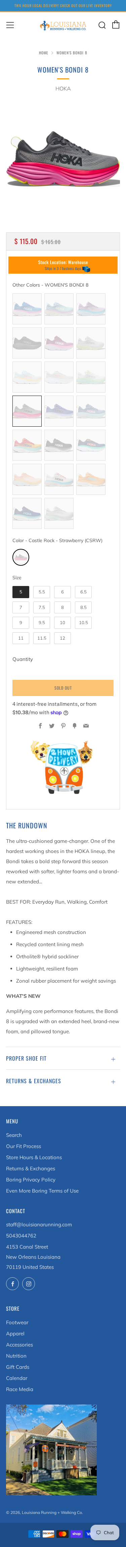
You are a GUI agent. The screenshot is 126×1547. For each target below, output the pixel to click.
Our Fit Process (23, 1146)
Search (14, 1135)
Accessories (19, 1344)
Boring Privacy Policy (30, 1179)
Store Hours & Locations (34, 1157)
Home (43, 52)
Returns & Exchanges (30, 1168)
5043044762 (21, 1235)
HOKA (63, 88)
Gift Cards (17, 1367)
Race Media (19, 1389)
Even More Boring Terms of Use (42, 1191)
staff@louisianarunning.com (39, 1224)
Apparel (15, 1333)
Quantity (22, 659)
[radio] (27, 308)
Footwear (17, 1322)
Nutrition (16, 1356)
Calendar (16, 1378)
